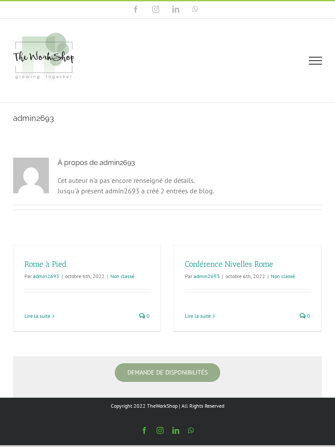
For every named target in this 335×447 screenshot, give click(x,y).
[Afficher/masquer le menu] (315, 61)
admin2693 (46, 276)
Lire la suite (37, 316)
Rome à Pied (45, 264)
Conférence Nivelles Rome (229, 264)
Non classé (122, 276)
